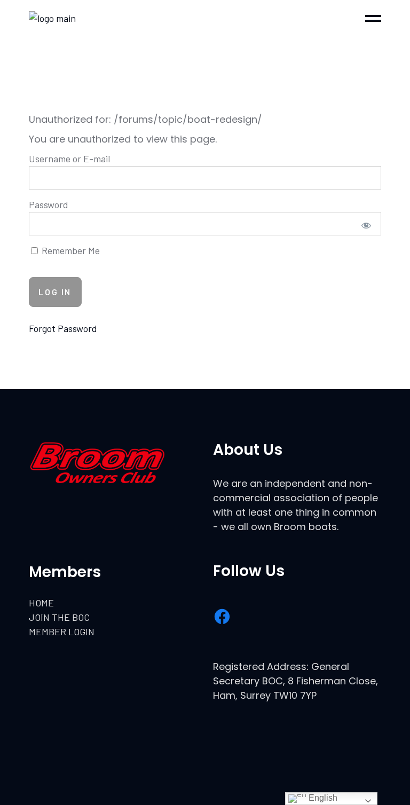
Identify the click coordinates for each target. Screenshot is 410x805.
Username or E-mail (69, 158)
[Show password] (366, 225)
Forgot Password (63, 328)
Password (48, 204)
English (321, 797)
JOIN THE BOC (59, 617)
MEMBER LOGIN (61, 631)
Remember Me (70, 250)
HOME (41, 603)
